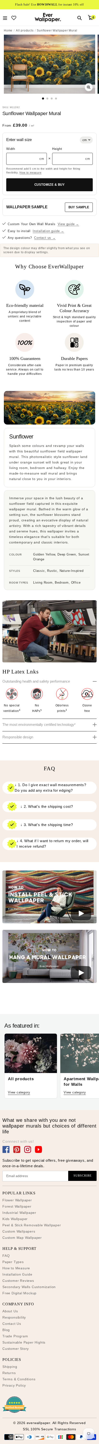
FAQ (6, 1256)
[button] (49, 897)
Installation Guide (17, 1274)
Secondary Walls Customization (29, 1287)
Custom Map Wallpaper (22, 1238)
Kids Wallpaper (15, 1219)
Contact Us (11, 1324)
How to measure (30, 172)
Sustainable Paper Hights (23, 1342)
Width (10, 149)
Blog (6, 1330)
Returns (9, 1373)
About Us (10, 1311)
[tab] (43, 98)
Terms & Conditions (18, 1379)
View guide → (68, 224)
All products (25, 30)
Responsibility (14, 1317)
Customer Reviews (18, 1281)
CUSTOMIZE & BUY (49, 184)
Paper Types (13, 1262)
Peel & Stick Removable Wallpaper (31, 1225)
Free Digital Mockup (19, 1293)
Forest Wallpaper (16, 1206)
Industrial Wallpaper (19, 1213)
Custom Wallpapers (18, 1231)
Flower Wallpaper (17, 1200)
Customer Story (15, 1349)
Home (8, 30)
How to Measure (16, 1268)
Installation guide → (48, 231)
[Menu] (5, 17)
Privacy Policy (14, 1385)
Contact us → (45, 238)
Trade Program (15, 1336)
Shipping (9, 1367)
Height (57, 149)
